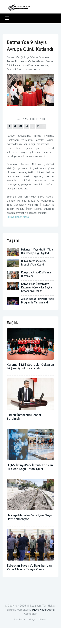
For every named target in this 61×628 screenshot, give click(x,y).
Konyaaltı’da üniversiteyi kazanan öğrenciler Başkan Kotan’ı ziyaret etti (37, 287)
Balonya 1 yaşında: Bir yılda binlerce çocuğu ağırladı (37, 251)
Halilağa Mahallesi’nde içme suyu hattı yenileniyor (29, 517)
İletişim (43, 619)
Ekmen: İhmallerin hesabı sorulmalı (24, 417)
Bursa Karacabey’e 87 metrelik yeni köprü (33, 263)
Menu (8, 18)
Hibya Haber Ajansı (43, 610)
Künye (32, 619)
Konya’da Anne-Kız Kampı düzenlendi (36, 274)
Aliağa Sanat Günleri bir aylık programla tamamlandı (37, 301)
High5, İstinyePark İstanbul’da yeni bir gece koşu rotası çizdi (30, 467)
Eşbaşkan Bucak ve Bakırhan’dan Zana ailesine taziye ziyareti (29, 567)
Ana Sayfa (19, 619)
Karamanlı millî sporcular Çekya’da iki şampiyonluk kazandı (30, 366)
